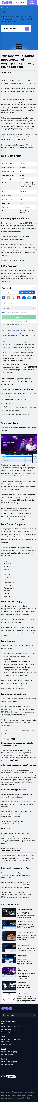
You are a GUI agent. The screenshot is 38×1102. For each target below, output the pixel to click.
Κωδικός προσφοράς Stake (10, 1026)
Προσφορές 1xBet (7, 1044)
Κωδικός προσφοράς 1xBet (10, 1039)
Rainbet (4, 1059)
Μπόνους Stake (6, 1029)
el (23, 3)
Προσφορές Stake (7, 1032)
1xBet (3, 1036)
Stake (3, 1024)
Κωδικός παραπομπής (9, 1052)
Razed (3, 1049)
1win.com (23, 163)
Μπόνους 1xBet (6, 1042)
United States (9, 1015)
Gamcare (16, 1098)
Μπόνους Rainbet (7, 1064)
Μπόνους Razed (7, 1054)
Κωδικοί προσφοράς (8, 1021)
